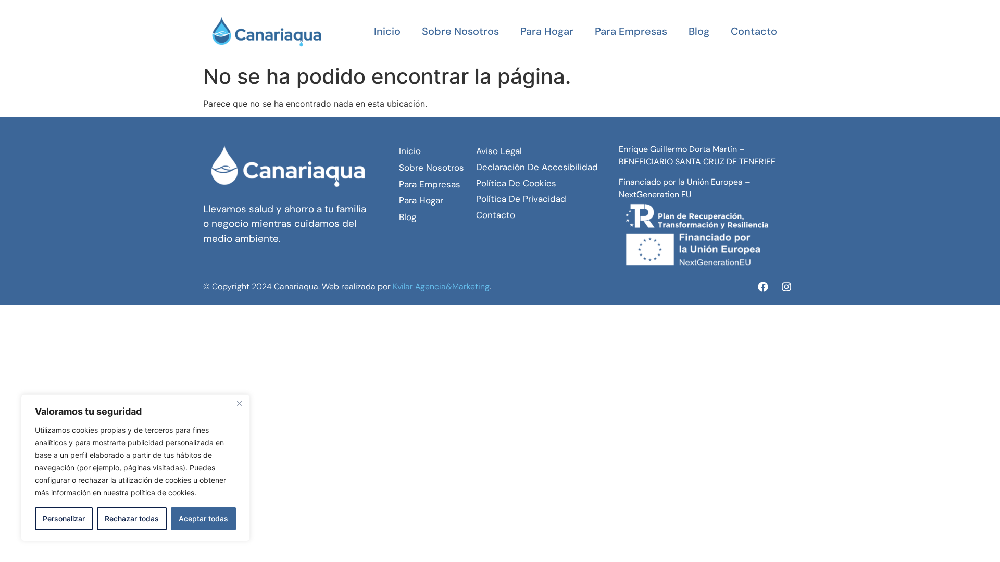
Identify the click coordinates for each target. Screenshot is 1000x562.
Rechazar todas (132, 518)
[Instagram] (786, 286)
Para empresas (631, 31)
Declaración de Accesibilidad (537, 167)
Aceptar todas (203, 518)
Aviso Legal (499, 151)
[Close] (239, 403)
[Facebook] (763, 286)
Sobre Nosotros (460, 31)
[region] (135, 467)
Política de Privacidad (521, 199)
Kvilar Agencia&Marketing (441, 286)
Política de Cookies (516, 183)
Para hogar (546, 31)
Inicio (387, 31)
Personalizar (64, 518)
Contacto (754, 31)
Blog (699, 31)
